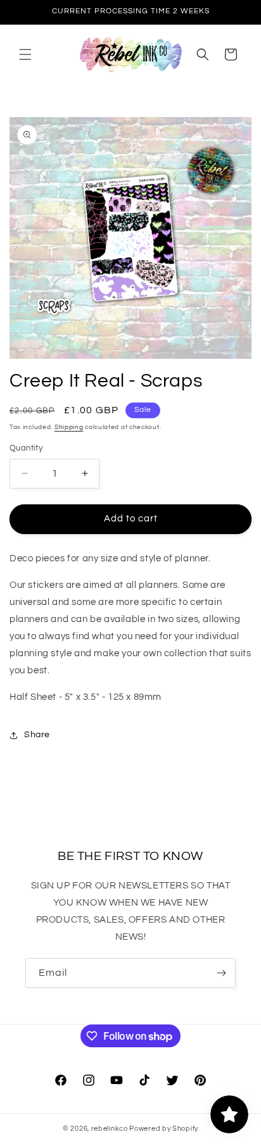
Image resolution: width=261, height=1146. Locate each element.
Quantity (26, 448)
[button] (25, 54)
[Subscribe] (221, 973)
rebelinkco (109, 1128)
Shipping (69, 427)
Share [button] (37, 734)
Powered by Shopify (163, 1128)
